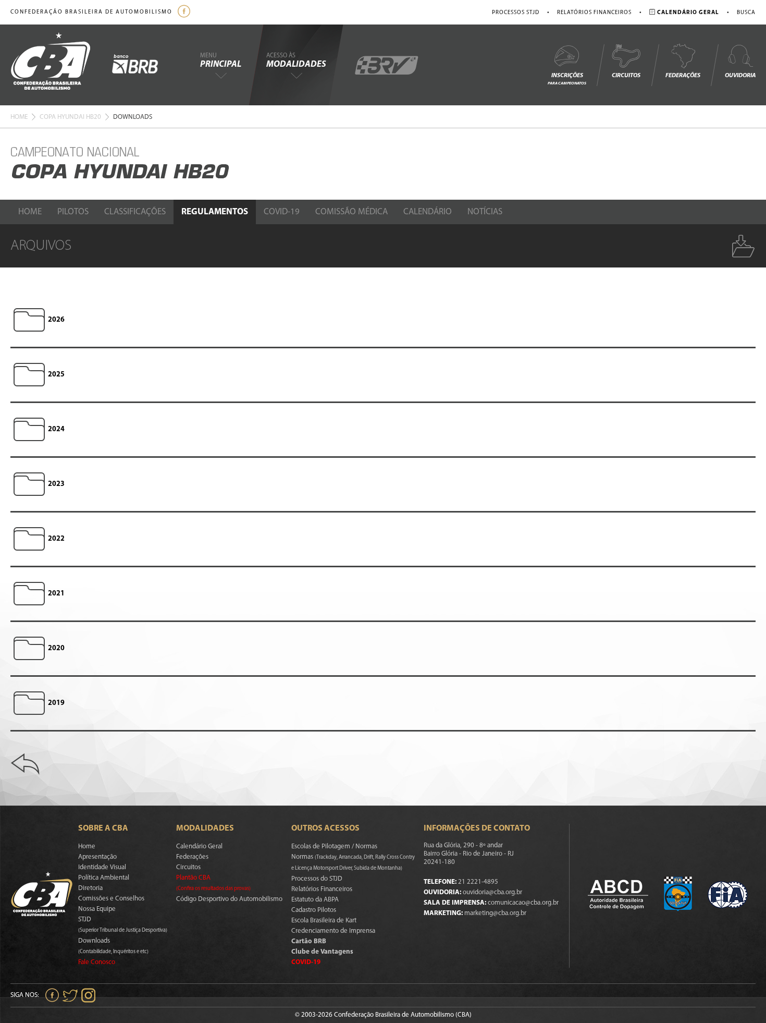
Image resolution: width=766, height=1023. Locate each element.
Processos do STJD (316, 878)
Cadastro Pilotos (313, 910)
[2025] (29, 375)
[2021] (29, 594)
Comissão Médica (351, 212)
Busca (746, 13)
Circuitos (626, 75)
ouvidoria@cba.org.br (492, 892)
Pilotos (73, 212)
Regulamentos (214, 212)
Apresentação (97, 857)
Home (19, 117)
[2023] (29, 484)
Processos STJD (515, 13)
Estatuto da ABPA (315, 899)
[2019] (29, 703)
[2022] (29, 539)
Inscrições (567, 79)
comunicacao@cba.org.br (523, 902)
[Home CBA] (61, 65)
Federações (682, 75)
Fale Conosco (96, 962)
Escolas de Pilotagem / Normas (334, 846)
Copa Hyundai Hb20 (70, 117)
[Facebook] (185, 12)
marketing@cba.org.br (495, 913)
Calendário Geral (199, 846)
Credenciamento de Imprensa (333, 931)
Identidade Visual (102, 867)
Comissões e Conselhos (111, 898)
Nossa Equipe (97, 909)
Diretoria (90, 888)
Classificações (135, 212)
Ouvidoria (740, 75)
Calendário (427, 212)
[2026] (29, 320)
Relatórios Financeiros (594, 13)
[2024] (29, 429)
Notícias (484, 212)
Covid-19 (282, 212)
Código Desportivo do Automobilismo (229, 899)
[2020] (29, 648)
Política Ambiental (103, 877)
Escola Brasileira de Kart (323, 920)
